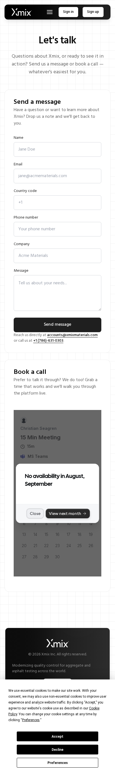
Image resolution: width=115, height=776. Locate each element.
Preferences (57, 763)
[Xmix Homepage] (57, 643)
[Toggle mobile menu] (49, 12)
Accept (57, 737)
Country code (25, 191)
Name (18, 138)
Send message (57, 324)
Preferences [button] (31, 720)
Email (18, 164)
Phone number (26, 217)
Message (21, 271)
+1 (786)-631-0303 (48, 340)
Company (22, 244)
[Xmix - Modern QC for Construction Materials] (21, 12)
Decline (57, 750)
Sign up (93, 12)
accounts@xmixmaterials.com (72, 335)
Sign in (68, 12)
